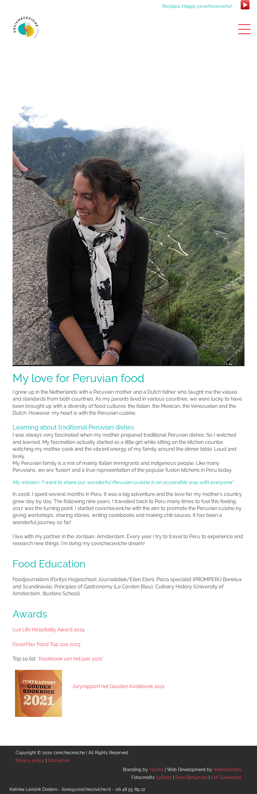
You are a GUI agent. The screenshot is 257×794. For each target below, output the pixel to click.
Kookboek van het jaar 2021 (70, 659)
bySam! (164, 777)
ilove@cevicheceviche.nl (86, 789)
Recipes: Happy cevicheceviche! (197, 6)
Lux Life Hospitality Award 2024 (49, 630)
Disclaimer (59, 760)
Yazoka (156, 769)
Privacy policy (30, 760)
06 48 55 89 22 (130, 789)
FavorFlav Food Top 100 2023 (47, 644)
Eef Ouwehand (226, 777)
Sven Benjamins (191, 777)
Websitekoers (227, 769)
